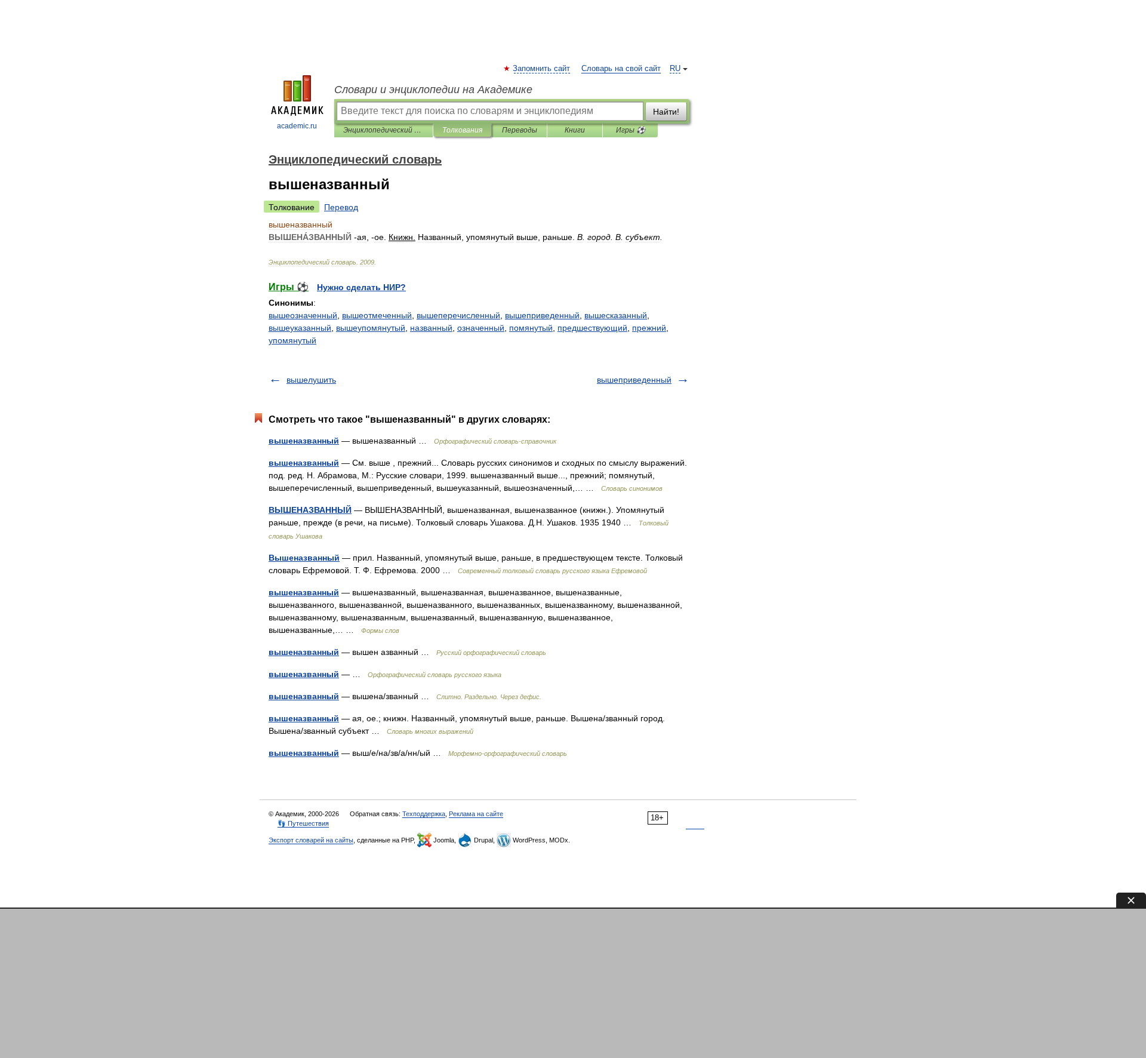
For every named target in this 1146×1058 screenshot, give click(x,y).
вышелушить (311, 380)
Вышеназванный (304, 557)
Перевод (341, 207)
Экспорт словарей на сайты (311, 840)
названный (431, 328)
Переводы (519, 130)
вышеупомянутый (370, 328)
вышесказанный (615, 315)
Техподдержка (423, 813)
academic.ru (297, 126)
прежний (649, 328)
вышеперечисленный (458, 315)
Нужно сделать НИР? (361, 287)
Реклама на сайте (476, 813)
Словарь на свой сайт (621, 68)
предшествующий (592, 328)
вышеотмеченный (377, 315)
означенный (480, 328)
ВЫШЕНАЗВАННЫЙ (310, 510)
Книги (575, 130)
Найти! (666, 111)
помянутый (531, 328)
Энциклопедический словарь (383, 130)
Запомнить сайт (542, 68)
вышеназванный (304, 440)
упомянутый (292, 340)
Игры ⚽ (630, 130)
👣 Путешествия (303, 823)
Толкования (462, 130)
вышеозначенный (303, 315)
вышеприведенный (542, 315)
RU (675, 68)
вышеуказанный (300, 328)
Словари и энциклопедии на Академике (433, 90)
